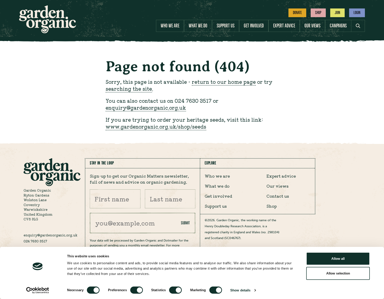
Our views (312, 26)
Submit (185, 223)
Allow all (338, 258)
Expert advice (284, 26)
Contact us (277, 196)
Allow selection (338, 273)
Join (337, 12)
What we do (198, 26)
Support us (225, 26)
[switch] (136, 290)
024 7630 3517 (35, 241)
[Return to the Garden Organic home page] (47, 31)
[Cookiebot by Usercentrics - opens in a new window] (37, 290)
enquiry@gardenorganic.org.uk (146, 107)
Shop (318, 12)
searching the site (129, 88)
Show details (240, 290)
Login (357, 12)
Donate (297, 12)
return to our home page (224, 81)
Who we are (170, 26)
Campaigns (338, 26)
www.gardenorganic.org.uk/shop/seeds (156, 126)
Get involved (254, 26)
